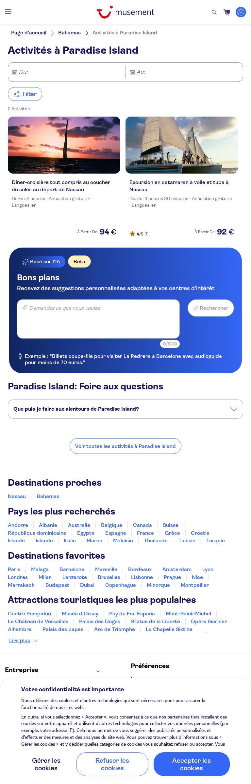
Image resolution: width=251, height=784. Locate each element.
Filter (30, 94)
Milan (45, 577)
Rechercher (214, 308)
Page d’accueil (28, 32)
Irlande (16, 540)
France (145, 533)
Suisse (170, 525)
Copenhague (120, 585)
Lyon (207, 569)
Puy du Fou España (132, 613)
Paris (14, 569)
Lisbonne (142, 577)
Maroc (94, 540)
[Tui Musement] (125, 12)
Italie (70, 540)
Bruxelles (109, 577)
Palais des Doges (99, 621)
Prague (172, 577)
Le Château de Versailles (38, 621)
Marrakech (21, 585)
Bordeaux (140, 569)
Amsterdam (177, 569)
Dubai (87, 585)
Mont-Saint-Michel (188, 613)
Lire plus (19, 640)
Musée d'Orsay (80, 613)
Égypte (85, 533)
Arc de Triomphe (114, 629)
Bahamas (69, 32)
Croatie (200, 533)
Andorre (18, 525)
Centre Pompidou (29, 613)
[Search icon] (214, 12)
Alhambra (20, 629)
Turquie (215, 540)
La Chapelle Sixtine (169, 629)
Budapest (57, 585)
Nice (197, 577)
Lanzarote (74, 577)
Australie (79, 525)
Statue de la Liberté (155, 621)
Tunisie (186, 540)
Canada (142, 525)
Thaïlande (156, 540)
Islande (44, 540)
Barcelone (71, 569)
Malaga (40, 569)
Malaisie (123, 540)
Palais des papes (62, 629)
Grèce (172, 533)
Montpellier (195, 585)
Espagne (115, 533)
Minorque (158, 585)
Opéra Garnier (209, 621)
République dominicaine (37, 533)
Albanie (48, 525)
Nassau (17, 496)
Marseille (106, 569)
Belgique (111, 525)
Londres (18, 577)
